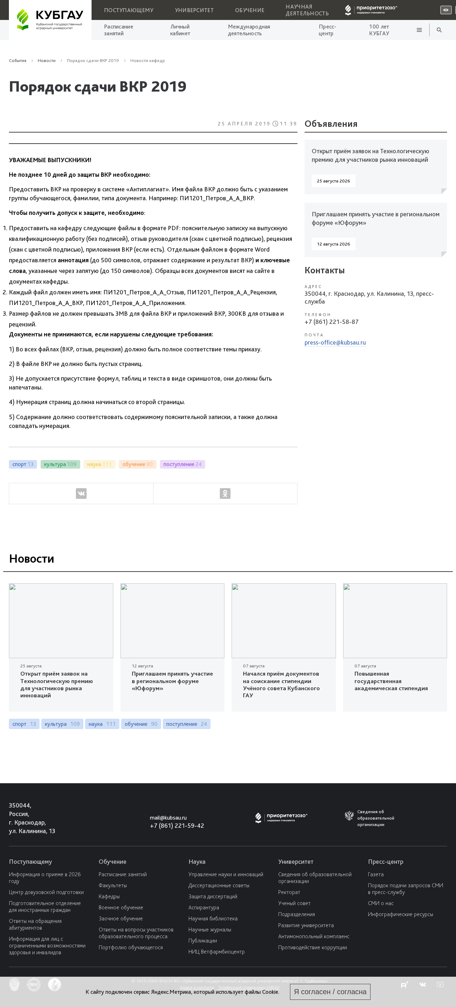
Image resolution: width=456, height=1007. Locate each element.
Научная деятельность (307, 10)
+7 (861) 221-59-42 (177, 825)
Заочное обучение (121, 918)
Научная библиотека (213, 918)
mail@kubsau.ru (168, 817)
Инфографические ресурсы (400, 914)
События (17, 60)
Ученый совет (294, 903)
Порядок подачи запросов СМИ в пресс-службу (405, 888)
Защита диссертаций (212, 896)
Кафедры (109, 896)
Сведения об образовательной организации (315, 877)
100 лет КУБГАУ (379, 30)
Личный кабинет (180, 30)
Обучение (249, 10)
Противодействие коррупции (312, 947)
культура (62, 724)
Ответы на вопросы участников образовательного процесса (136, 933)
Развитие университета (306, 925)
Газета (376, 874)
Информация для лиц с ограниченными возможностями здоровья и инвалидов (47, 945)
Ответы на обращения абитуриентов (35, 924)
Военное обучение (121, 907)
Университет (194, 10)
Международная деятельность (249, 30)
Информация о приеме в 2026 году (45, 877)
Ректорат (289, 892)
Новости (115, 154)
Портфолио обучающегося (131, 947)
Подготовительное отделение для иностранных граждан (45, 906)
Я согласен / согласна (330, 992)
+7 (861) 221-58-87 (332, 321)
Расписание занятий (118, 30)
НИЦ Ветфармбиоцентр (216, 951)
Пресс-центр (328, 30)
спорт (24, 724)
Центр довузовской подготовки (46, 892)
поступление (186, 724)
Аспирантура (203, 907)
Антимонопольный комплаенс (313, 936)
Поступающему (129, 10)
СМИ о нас (381, 903)
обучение (141, 724)
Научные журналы (209, 929)
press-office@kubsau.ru (335, 342)
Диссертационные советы (218, 885)
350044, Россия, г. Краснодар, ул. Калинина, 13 (25, 818)
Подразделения (296, 914)
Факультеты (113, 885)
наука (102, 724)
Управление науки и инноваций (225, 874)
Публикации (202, 940)
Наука (197, 861)
